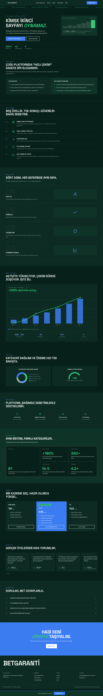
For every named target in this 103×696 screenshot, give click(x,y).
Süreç (48, 3)
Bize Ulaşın (82, 527)
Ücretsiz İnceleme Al (14, 38)
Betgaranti (12, 3)
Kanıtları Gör (33, 38)
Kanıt (53, 3)
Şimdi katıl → (82, 677)
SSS (66, 3)
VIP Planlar (60, 3)
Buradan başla (21, 527)
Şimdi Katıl (51, 646)
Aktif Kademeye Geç (51, 527)
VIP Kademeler (37, 680)
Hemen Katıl (92, 2)
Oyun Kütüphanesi (38, 675)
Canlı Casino (37, 677)
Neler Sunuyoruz (40, 3)
